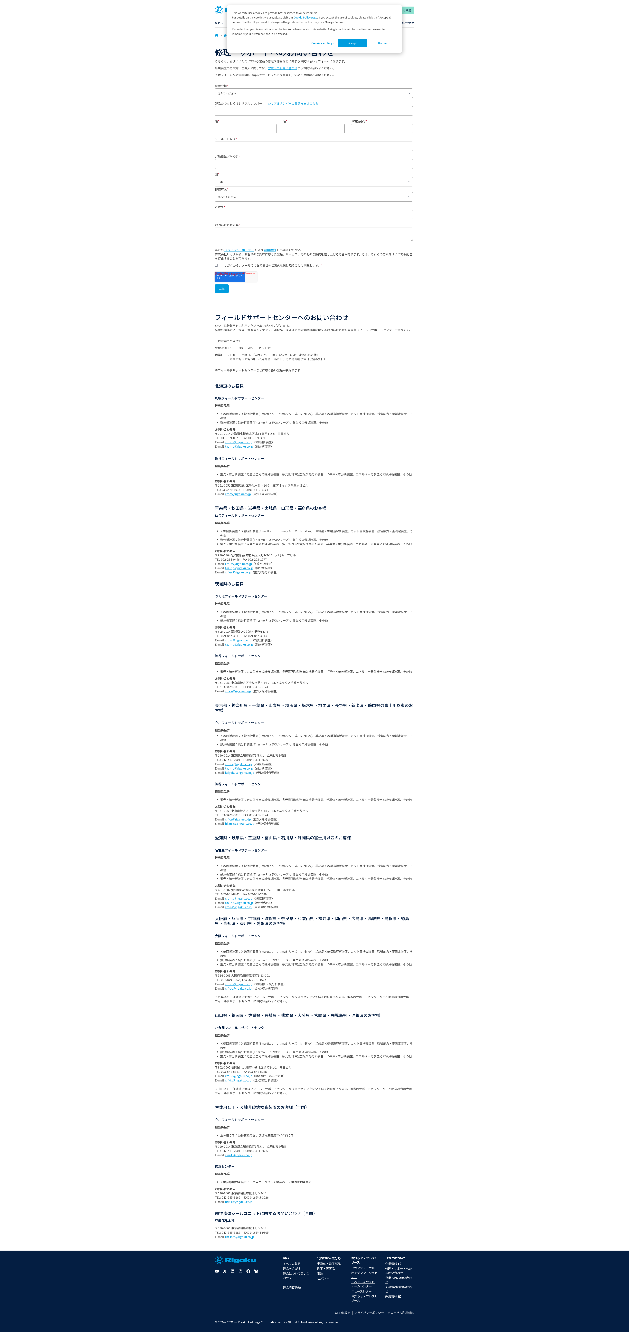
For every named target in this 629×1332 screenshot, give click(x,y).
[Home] (216, 35)
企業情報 (391, 1263)
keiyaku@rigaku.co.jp (239, 772)
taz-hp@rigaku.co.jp (239, 446)
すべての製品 (291, 1263)
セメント (323, 1278)
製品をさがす (292, 1268)
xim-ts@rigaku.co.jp (238, 1155)
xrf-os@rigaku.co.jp (238, 988)
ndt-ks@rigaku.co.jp (239, 1201)
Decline (382, 43)
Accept (352, 43)
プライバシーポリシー (239, 250)
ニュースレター (361, 1291)
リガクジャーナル (363, 1268)
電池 (320, 1273)
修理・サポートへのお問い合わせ (398, 1270)
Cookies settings (322, 43)
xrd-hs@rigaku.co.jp (238, 442)
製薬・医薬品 (326, 1268)
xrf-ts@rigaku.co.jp (238, 494)
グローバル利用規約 (401, 1312)
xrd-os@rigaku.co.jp (238, 984)
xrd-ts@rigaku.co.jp (238, 764)
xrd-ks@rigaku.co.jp (238, 1076)
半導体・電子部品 (329, 1263)
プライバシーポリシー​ (369, 1312)
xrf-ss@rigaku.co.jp (238, 572)
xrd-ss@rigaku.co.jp (238, 563)
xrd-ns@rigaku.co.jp (238, 898)
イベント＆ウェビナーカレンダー (363, 1284)
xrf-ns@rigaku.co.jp (238, 907)
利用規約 (270, 250)
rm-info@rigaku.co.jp (239, 1237)
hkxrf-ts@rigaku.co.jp (239, 823)
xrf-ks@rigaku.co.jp (238, 1080)
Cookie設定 (342, 1312)
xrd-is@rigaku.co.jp (238, 640)
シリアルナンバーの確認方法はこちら (293, 103)
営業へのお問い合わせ (282, 68)
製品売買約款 (292, 1287)
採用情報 (391, 1296)
